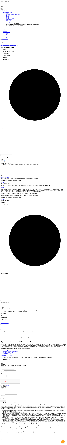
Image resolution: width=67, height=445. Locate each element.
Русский (7, 34)
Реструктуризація (9, 21)
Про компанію (8, 15)
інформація (5, 12)
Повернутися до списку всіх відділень (8, 45)
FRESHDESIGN (6, 355)
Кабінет (3, 39)
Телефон (2, 371)
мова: (6, 32)
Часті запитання (9, 19)
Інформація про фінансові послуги (13, 14)
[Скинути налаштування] (1, 9)
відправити (3, 385)
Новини (7, 16)
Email (2, 373)
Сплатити (5, 30)
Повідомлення (3, 377)
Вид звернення (3, 366)
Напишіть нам (8, 27)
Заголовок (3, 395)
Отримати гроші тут (5, 177)
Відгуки (7, 17)
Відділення (5, 28)
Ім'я (1, 368)
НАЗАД (7, 13)
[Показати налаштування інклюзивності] (1, 39)
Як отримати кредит (10, 18)
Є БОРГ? (5, 31)
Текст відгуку (3, 398)
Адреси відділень (9, 22)
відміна (7, 385)
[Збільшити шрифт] (1, 8)
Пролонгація (8, 20)
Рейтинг (2, 393)
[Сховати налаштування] (2, 9)
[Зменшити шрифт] (2, 8)
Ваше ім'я (2, 388)
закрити (2, 182)
